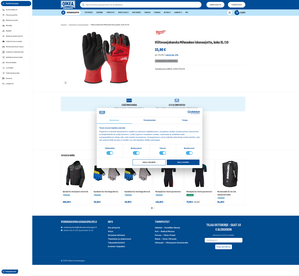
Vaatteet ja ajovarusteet (78, 25)
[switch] (136, 153)
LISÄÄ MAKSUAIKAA (129, 105)
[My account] (229, 12)
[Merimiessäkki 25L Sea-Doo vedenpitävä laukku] (230, 174)
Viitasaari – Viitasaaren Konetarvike (171, 242)
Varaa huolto (215, 5)
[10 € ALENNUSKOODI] (177, 100)
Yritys (110, 231)
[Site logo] (68, 4)
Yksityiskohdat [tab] (149, 120)
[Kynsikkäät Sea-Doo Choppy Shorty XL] (137, 174)
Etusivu (64, 25)
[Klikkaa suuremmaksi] (65, 82)
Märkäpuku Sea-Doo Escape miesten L (168, 191)
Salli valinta (149, 162)
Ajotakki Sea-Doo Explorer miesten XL (75, 191)
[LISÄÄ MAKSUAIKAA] (129, 100)
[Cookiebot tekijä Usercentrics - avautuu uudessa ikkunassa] (189, 112)
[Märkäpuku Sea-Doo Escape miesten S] (199, 174)
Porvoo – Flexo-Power (165, 235)
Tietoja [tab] (185, 120)
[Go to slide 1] (151, 208)
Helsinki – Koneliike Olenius (167, 227)
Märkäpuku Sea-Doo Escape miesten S (199, 191)
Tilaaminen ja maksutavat (119, 239)
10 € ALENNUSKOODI (177, 105)
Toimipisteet (236, 5)
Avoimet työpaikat (116, 246)
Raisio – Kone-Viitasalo (165, 239)
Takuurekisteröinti (116, 242)
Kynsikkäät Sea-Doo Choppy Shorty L (106, 191)
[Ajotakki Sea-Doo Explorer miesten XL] (75, 174)
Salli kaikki (183, 162)
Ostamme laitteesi (116, 235)
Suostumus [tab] (114, 120)
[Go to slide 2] (154, 208)
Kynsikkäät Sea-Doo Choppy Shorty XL (137, 191)
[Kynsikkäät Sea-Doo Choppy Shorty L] (106, 174)
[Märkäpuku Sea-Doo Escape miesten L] (168, 174)
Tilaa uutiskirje (223, 247)
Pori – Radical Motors (165, 231)
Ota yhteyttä (114, 227)
